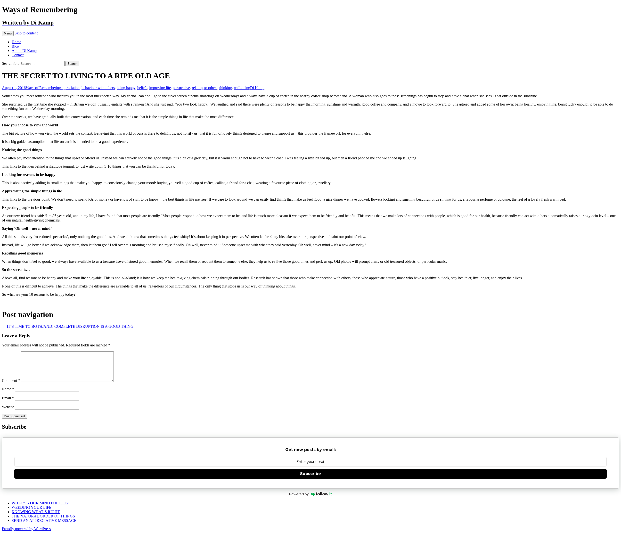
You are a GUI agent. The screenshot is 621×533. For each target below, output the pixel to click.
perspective (181, 88)
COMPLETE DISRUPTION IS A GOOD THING (96, 326)
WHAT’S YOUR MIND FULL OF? (40, 503)
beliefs (142, 88)
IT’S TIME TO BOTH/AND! (27, 326)
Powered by (299, 494)
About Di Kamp (24, 51)
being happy (126, 88)
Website (8, 407)
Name (8, 389)
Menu (8, 33)
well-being (242, 88)
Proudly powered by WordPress (26, 529)
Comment (11, 380)
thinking (225, 88)
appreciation (70, 88)
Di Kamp (257, 88)
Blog (15, 46)
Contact (18, 55)
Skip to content (26, 33)
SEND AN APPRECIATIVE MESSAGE (44, 520)
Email (8, 398)
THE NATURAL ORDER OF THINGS (43, 516)
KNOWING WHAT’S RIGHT (36, 512)
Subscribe (310, 473)
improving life (160, 88)
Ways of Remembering (43, 88)
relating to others (204, 88)
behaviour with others (98, 88)
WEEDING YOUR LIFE (31, 507)
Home (16, 42)
